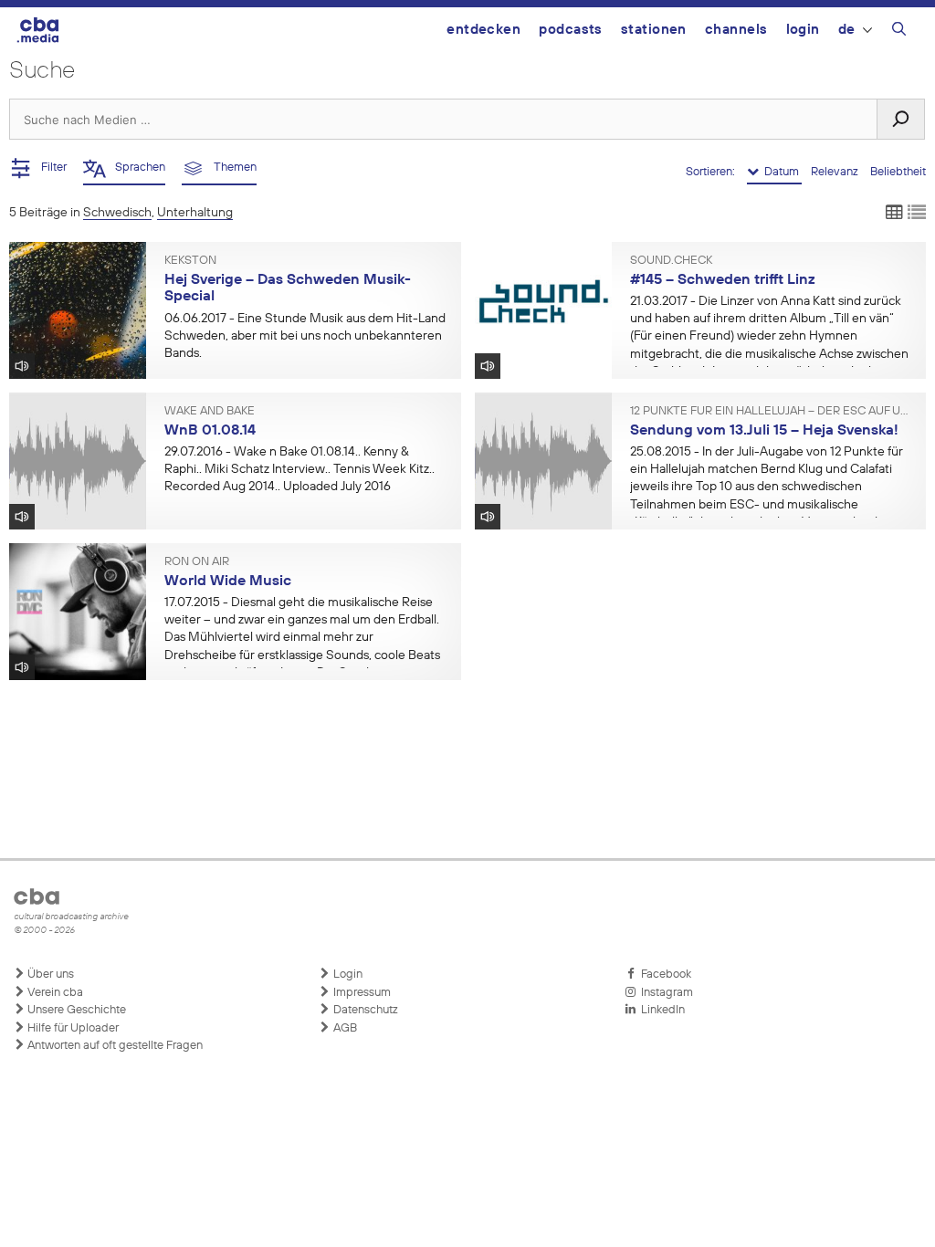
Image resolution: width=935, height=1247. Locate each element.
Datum (780, 172)
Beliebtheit (898, 172)
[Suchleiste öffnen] (899, 32)
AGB (344, 1028)
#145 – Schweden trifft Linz (722, 280)
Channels (736, 30)
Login (803, 30)
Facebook (663, 974)
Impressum (361, 993)
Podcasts (571, 30)
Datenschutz (364, 1010)
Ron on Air (196, 562)
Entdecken (483, 30)
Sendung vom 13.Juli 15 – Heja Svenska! (764, 431)
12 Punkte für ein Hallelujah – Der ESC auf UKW (771, 411)
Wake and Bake (209, 411)
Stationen (654, 30)
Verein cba (54, 993)
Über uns (49, 974)
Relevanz (836, 172)
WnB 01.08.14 (210, 431)
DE (847, 30)
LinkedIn (660, 1010)
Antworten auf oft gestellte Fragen (114, 1046)
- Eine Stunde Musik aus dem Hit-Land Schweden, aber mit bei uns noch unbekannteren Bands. (305, 336)
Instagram (664, 993)
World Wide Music (227, 581)
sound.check (671, 261)
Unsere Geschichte (75, 1010)
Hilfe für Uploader (72, 1028)
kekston (190, 261)
